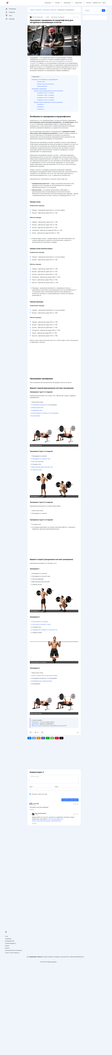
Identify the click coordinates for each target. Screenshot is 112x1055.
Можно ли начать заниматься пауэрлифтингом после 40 (49, 725)
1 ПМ (73, 195)
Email (56, 786)
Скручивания (36, 416)
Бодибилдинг (67, 2)
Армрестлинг (78, 2)
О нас (6, 936)
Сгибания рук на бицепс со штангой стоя (44, 630)
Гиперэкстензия (37, 469)
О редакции (8, 938)
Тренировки (48, 2)
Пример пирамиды (42, 86)
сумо (49, 175)
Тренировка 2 (40, 106)
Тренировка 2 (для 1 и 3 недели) (45, 95)
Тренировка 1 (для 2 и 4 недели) (45, 97)
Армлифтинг (35, 724)
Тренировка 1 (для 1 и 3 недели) (45, 92)
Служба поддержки (10, 943)
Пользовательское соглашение (13, 950)
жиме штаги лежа (50, 61)
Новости (7, 948)
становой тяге (34, 63)
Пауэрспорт (35, 722)
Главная (32, 9)
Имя (31, 786)
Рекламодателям (9, 941)
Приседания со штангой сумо (41, 459)
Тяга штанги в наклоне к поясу (41, 624)
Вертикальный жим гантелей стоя (42, 467)
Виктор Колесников (37, 17)
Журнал (7, 945)
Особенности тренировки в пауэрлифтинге (45, 79)
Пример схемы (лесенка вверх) (45, 84)
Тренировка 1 (40, 104)
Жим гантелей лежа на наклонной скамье (44, 675)
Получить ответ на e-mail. (39, 794)
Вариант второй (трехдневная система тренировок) (48, 102)
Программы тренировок (49, 9)
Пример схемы (41, 81)
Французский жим (37, 407)
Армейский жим (37, 410)
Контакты (88, 2)
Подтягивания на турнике (40, 621)
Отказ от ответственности (12, 952)
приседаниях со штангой (63, 61)
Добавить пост (97, 2)
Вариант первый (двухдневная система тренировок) (48, 91)
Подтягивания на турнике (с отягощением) (45, 413)
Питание (57, 2)
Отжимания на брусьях (39, 405)
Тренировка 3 (40, 109)
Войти (104, 2)
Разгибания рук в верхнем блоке (42, 681)
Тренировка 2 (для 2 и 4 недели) (45, 100)
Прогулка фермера (37, 461)
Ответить (32, 809)
